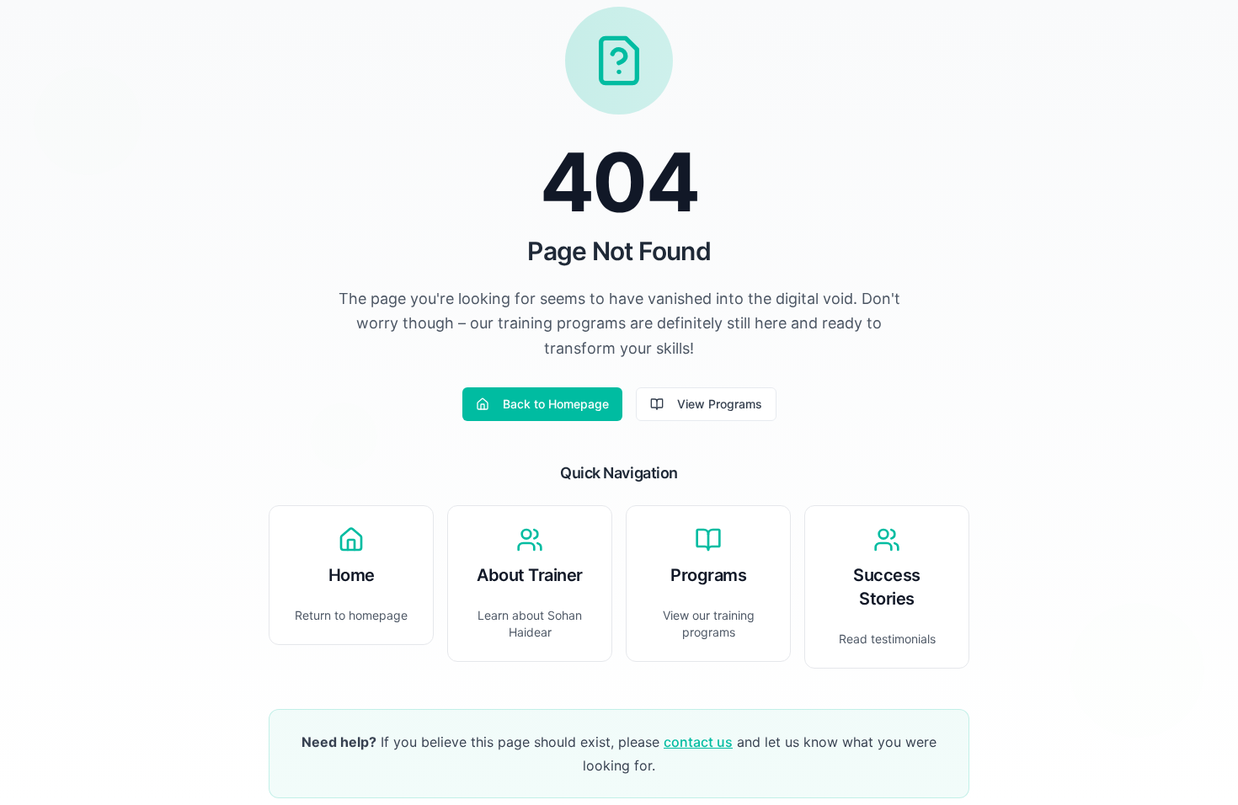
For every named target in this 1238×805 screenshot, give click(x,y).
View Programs (719, 404)
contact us (698, 741)
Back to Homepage (556, 404)
